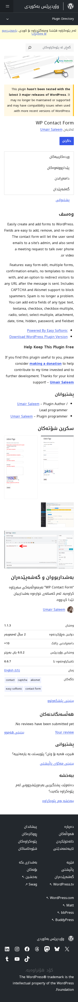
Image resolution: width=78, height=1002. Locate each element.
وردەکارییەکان (59, 156)
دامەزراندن (62, 178)
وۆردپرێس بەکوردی (50, 939)
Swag (31, 884)
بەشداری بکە (28, 862)
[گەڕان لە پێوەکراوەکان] (30, 47)
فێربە (70, 862)
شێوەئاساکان (27, 848)
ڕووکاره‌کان (29, 834)
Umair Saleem (51, 129)
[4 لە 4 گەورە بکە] (68, 536)
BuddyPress (63, 920)
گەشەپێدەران (64, 877)
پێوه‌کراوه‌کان (27, 841)
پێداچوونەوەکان (58, 168)
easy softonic (14, 688)
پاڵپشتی (67, 869)
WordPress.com (60, 898)
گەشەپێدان (61, 189)
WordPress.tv (62, 884)
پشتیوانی (63, 200)
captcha (22, 680)
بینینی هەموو (14, 732)
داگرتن (66, 141)
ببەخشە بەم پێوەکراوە (58, 801)
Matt (68, 905)
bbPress (65, 912)
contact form (33, 688)
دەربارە (69, 826)
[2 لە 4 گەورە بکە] (32, 441)
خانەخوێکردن (65, 841)
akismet (35, 680)
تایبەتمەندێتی (63, 848)
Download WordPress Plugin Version (38, 337)
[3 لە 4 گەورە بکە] (68, 508)
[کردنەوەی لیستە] (6, 6)
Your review (64, 732)
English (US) (12, 670)
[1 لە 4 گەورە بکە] (68, 441)
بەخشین (29, 877)
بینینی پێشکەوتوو (60, 700)
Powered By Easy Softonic (47, 330)
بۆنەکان (32, 869)
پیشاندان (30, 826)
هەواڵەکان (66, 834)
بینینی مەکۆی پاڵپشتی (57, 763)
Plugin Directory (63, 19)
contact (10, 680)
